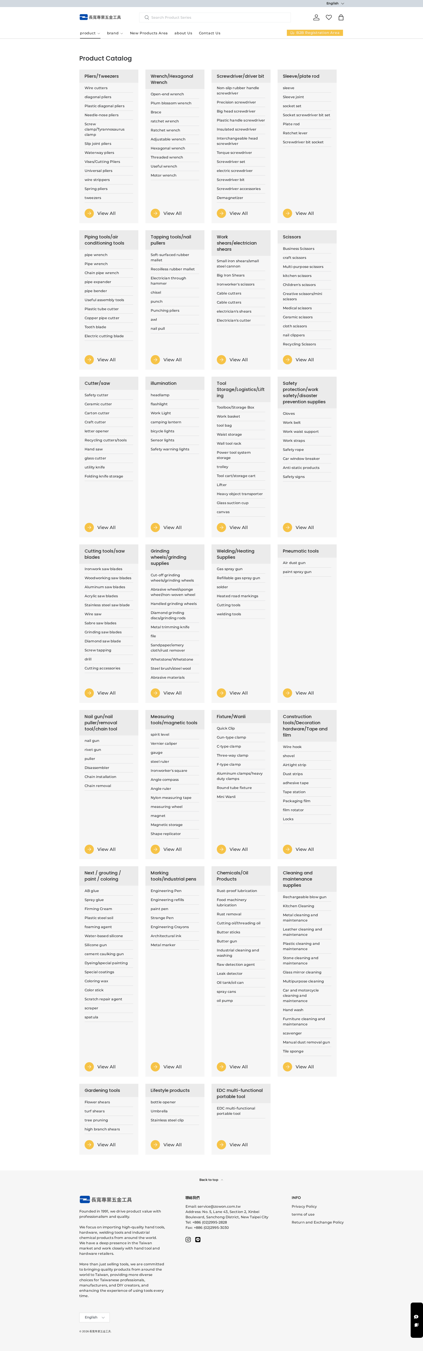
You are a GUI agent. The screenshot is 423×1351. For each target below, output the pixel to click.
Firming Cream (98, 909)
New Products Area (149, 33)
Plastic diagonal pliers (104, 106)
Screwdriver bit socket (303, 142)
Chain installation (100, 777)
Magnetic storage (167, 825)
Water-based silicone (104, 936)
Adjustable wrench (168, 139)
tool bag (224, 425)
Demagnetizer (230, 198)
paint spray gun (297, 572)
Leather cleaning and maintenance (302, 932)
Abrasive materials (168, 677)
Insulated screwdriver (236, 129)
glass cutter (95, 458)
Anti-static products (301, 468)
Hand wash (293, 1010)
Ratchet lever (295, 133)
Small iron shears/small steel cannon (238, 263)
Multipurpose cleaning (303, 981)
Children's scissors (299, 285)
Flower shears (97, 1102)
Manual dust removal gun (306, 1042)
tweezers (93, 198)
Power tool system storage (234, 455)
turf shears (95, 1111)
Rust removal (229, 914)
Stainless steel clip (167, 1120)
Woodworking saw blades (108, 578)
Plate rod (291, 124)
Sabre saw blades (101, 623)
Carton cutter (97, 413)
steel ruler (160, 761)
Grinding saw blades (103, 632)
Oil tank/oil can (230, 983)
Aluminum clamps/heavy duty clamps (240, 776)
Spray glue (94, 900)
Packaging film (296, 801)
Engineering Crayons (170, 927)
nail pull (158, 328)
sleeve (288, 88)
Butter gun (227, 941)
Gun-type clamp (231, 737)
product (88, 33)
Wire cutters (96, 88)
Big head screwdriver (236, 111)
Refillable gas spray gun (238, 578)
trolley (222, 467)
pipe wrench (96, 255)
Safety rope (293, 450)
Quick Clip (226, 728)
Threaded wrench (167, 157)
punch (157, 301)
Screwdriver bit (231, 180)
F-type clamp (229, 764)
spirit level (160, 734)
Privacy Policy (304, 1206)
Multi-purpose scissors (303, 267)
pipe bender (96, 291)
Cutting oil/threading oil (238, 923)
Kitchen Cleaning (298, 906)
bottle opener (163, 1102)
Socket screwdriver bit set (306, 115)
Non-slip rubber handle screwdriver (238, 90)
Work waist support (301, 431)
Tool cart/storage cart (236, 476)
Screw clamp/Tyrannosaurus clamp (104, 129)
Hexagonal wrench (168, 148)
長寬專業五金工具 (100, 1331)
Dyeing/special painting (106, 963)
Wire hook (292, 747)
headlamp (160, 395)
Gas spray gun (230, 569)
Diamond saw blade (103, 641)
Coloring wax (96, 981)
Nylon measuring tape (171, 798)
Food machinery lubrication (232, 902)
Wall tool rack (229, 443)
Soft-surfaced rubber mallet (170, 257)
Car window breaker (301, 459)
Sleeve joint (293, 97)
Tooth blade (95, 327)
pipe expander (98, 282)
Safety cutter (96, 395)
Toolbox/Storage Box (235, 407)
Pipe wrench (96, 264)
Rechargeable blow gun (305, 897)
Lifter (222, 485)
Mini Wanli (226, 797)
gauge (157, 752)
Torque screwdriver (234, 153)
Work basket (228, 416)
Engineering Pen (166, 891)
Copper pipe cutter (102, 318)
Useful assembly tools (104, 300)
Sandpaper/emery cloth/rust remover (168, 647)
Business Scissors (298, 249)
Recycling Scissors (299, 344)
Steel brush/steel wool (171, 668)
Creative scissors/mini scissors (302, 296)
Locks (288, 819)
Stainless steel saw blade (107, 605)
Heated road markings (237, 596)
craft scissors (294, 258)
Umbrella (159, 1111)
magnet (158, 816)
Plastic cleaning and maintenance (301, 946)
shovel (289, 756)
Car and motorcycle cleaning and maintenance (301, 995)
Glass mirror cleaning (302, 972)
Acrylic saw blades (101, 596)
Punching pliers (165, 310)
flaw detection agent (236, 964)
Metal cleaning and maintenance (300, 917)
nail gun (92, 741)
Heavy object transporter (240, 494)
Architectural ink (166, 936)
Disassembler (97, 768)
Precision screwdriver (236, 102)
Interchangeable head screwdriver (237, 141)
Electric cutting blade (104, 336)
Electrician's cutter (234, 320)
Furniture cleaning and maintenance (304, 1021)
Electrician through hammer (168, 281)
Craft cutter (95, 422)
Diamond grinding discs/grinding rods (168, 615)
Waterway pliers (99, 153)
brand (113, 33)
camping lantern (166, 422)
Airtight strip (294, 765)
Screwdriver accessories (239, 189)
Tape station (294, 792)
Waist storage (229, 434)
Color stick (94, 990)
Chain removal (98, 786)
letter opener (97, 431)
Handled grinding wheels (174, 604)
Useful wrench (164, 166)
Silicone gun (96, 945)
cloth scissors (295, 326)
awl (154, 319)
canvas (223, 512)
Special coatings (99, 972)
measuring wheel (166, 807)
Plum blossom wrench (171, 103)
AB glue (92, 891)
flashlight (159, 404)
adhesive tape (296, 783)
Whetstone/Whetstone (172, 659)
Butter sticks (228, 932)
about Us (183, 33)
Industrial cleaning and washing (238, 953)
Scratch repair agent (103, 999)
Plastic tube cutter (102, 309)
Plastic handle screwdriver (241, 120)
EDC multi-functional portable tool (236, 1111)
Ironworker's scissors (235, 284)
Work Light (161, 413)
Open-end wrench (167, 94)
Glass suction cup (233, 503)
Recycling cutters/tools (106, 440)
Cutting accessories (102, 668)
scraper (91, 1008)
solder (222, 587)
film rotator (293, 810)
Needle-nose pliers (102, 115)
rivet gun (93, 750)
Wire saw (93, 614)
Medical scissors (297, 308)
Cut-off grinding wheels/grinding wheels (172, 577)
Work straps (294, 441)
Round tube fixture (234, 788)
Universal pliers (99, 171)
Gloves (289, 413)
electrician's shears (234, 311)
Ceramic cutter (98, 404)
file (153, 636)
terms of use (303, 1214)
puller (90, 759)
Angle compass (165, 780)
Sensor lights (162, 440)
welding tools (229, 614)
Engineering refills (167, 900)
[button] (341, 17)
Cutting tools (228, 605)
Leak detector (230, 973)
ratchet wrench (165, 121)
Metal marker (163, 945)
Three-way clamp (232, 755)
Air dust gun (294, 563)
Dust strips (293, 774)
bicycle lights (162, 431)
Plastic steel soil (99, 918)
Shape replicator (166, 834)
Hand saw (94, 449)
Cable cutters (229, 293)
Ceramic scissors (298, 317)
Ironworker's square (169, 771)
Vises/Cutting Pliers (102, 162)
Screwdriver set (231, 162)
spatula (91, 1017)
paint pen (159, 909)
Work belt (292, 422)
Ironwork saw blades (103, 569)
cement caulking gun (104, 954)
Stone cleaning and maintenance (300, 960)
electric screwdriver (235, 171)
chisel (156, 292)
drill (88, 659)
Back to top (209, 1180)
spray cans (226, 992)
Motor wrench (163, 175)
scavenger (292, 1033)
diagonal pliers (98, 97)
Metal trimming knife (170, 627)
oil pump (225, 1001)
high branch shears (102, 1129)
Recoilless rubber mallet (173, 269)
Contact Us (210, 33)
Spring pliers (96, 189)
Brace (156, 112)
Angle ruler (161, 789)
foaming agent (98, 927)
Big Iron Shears (231, 275)
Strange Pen (162, 918)
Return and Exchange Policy (318, 1222)
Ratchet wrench (165, 130)
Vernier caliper (164, 743)
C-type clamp (229, 746)
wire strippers (97, 180)
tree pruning (96, 1120)
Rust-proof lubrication (237, 891)
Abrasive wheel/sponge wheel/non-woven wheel (173, 592)
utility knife (95, 467)
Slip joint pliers (98, 144)
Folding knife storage (104, 476)
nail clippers (294, 335)
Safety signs (294, 477)
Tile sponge (293, 1051)
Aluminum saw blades (105, 587)
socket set (292, 106)
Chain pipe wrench (102, 273)
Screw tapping (98, 650)
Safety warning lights (170, 449)
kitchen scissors (297, 276)
